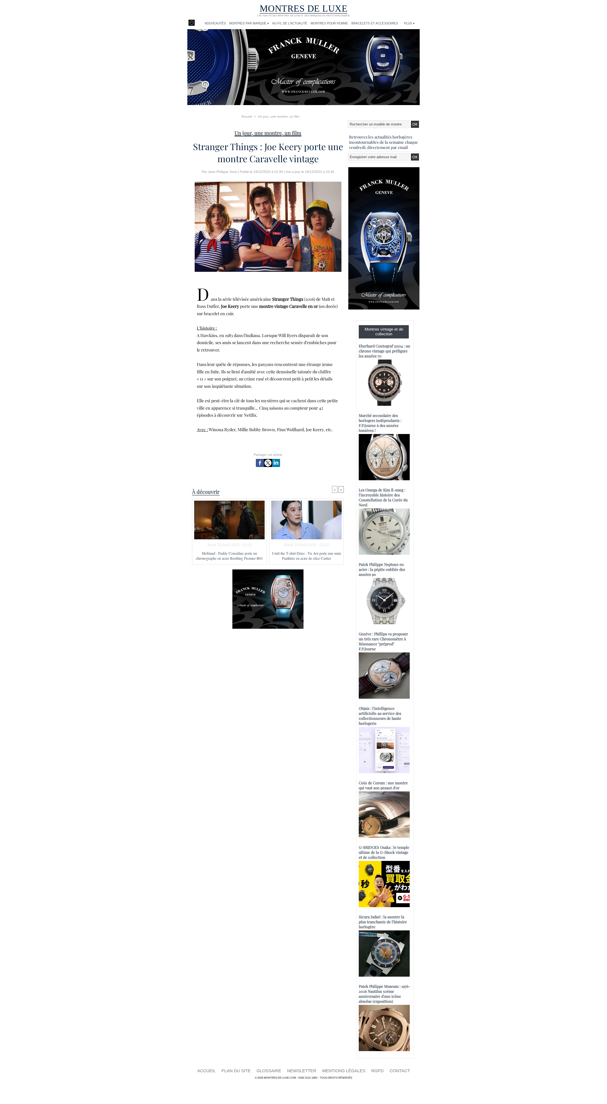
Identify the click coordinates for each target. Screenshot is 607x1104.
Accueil (246, 116)
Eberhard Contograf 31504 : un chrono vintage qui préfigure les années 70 (384, 350)
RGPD (378, 1070)
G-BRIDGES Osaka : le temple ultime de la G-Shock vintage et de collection (384, 852)
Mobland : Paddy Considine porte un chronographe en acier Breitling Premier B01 (229, 556)
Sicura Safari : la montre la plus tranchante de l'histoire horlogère (383, 921)
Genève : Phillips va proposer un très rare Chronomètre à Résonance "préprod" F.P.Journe (383, 641)
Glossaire (269, 1070)
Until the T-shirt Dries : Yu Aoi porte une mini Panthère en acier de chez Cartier (306, 556)
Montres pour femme (329, 23)
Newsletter (302, 1070)
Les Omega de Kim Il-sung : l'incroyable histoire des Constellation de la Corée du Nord (383, 497)
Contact (400, 1070)
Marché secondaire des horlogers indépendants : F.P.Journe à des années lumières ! (380, 423)
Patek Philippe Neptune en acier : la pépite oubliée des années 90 (382, 569)
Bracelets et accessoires (374, 23)
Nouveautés (215, 23)
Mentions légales (344, 1070)
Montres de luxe (304, 8)
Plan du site (236, 1070)
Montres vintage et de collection (384, 331)
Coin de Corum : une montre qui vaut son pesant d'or (383, 785)
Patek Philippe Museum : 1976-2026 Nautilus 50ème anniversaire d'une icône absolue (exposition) (384, 994)
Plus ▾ (409, 23)
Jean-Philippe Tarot (222, 172)
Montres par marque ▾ (249, 23)
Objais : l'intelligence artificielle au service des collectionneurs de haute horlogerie (380, 716)
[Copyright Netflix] (268, 183)
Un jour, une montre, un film (278, 116)
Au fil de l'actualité (289, 23)
